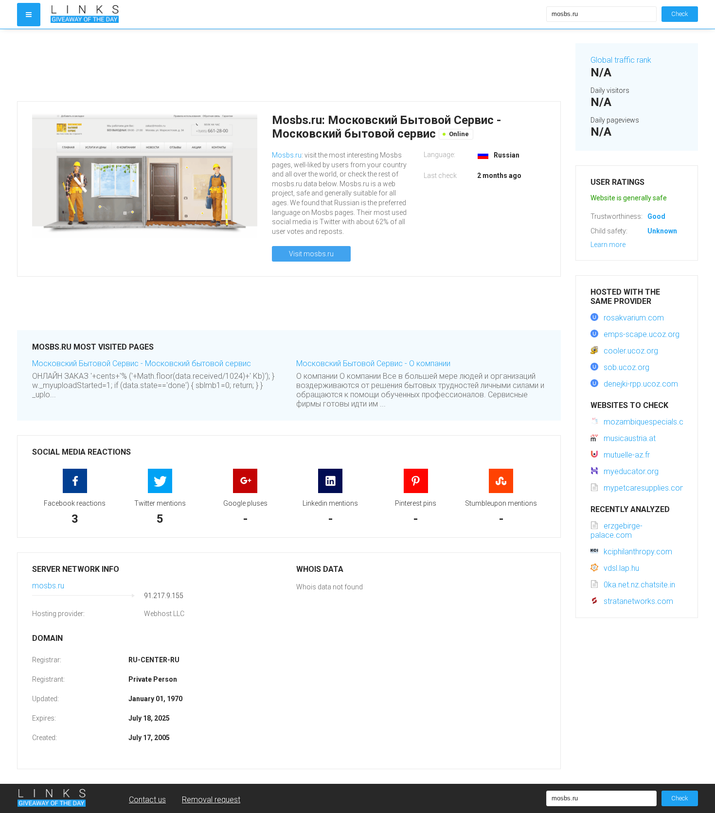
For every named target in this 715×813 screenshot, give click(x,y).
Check (679, 14)
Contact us (147, 799)
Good (656, 216)
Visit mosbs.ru (311, 254)
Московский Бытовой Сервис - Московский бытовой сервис (141, 363)
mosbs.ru (48, 585)
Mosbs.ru (287, 155)
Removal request (211, 799)
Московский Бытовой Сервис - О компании (373, 363)
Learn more (608, 244)
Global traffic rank (620, 60)
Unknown (662, 231)
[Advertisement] (289, 65)
